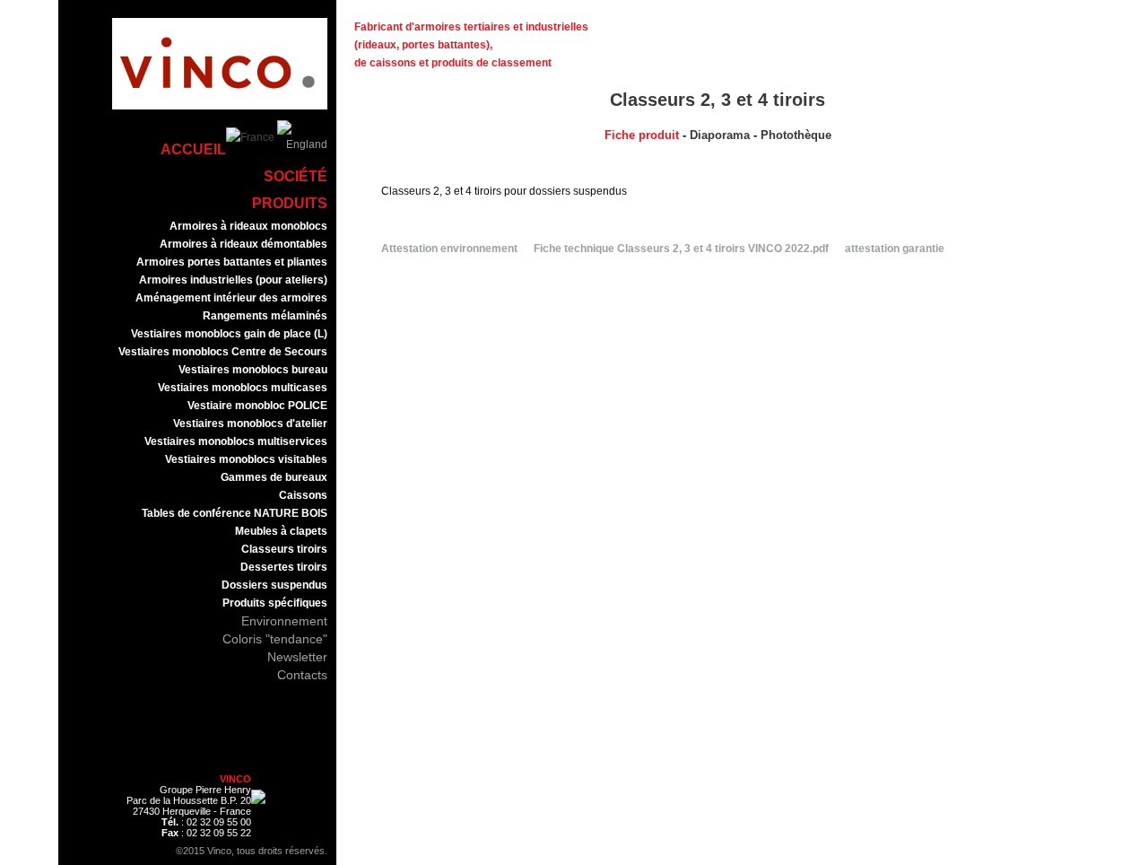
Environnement (284, 621)
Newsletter (297, 657)
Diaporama (720, 135)
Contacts (302, 675)
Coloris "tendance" (274, 639)
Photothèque (796, 135)
